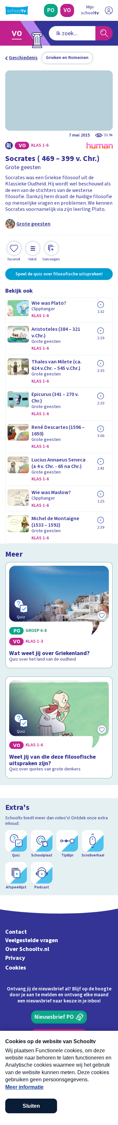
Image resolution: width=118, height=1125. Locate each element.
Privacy (15, 958)
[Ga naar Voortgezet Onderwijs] (18, 33)
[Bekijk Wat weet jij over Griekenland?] (59, 615)
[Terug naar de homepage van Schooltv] (16, 10)
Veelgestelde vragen (31, 940)
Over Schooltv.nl (27, 949)
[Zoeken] (104, 33)
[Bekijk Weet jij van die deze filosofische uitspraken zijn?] (59, 727)
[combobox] (72, 33)
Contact (16, 932)
